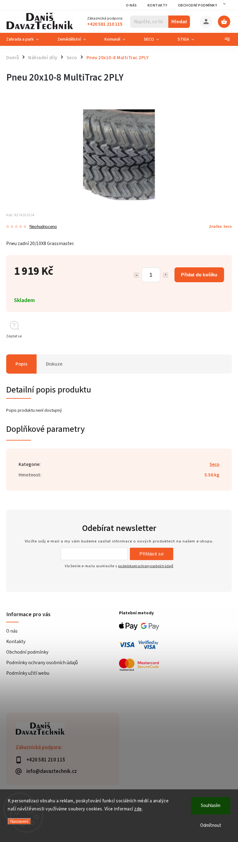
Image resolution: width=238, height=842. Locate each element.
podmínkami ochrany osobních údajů (145, 566)
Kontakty (157, 5)
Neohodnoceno (43, 227)
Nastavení (19, 821)
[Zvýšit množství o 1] (165, 275)
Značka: (220, 226)
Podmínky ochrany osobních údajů (42, 662)
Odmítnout (210, 825)
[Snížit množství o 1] (136, 275)
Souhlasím (210, 805)
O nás (131, 5)
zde (138, 809)
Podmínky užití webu (27, 673)
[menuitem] (27, 39)
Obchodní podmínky (197, 5)
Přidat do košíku (199, 274)
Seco (214, 464)
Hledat (179, 21)
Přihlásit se (151, 553)
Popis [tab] (21, 364)
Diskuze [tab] (54, 364)
